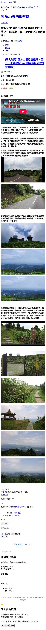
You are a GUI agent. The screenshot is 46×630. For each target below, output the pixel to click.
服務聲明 (23, 600)
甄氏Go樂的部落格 (15, 17)
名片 (7, 50)
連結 (11, 88)
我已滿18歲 (5, 626)
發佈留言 (4, 537)
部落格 (7, 48)
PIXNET (10, 598)
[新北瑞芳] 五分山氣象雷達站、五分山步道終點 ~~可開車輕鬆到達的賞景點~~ (24, 63)
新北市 (16, 516)
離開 (12, 626)
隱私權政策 (38, 598)
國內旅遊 (17, 513)
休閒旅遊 (18, 41)
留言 (21, 507)
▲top (3, 519)
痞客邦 (16, 507)
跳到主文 (4, 23)
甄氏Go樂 (4, 495)
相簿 (7, 45)
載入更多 (4, 523)
